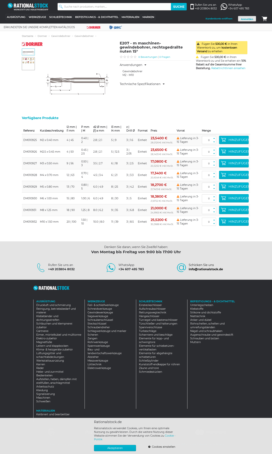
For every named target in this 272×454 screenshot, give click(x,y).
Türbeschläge (147, 331)
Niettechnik (197, 316)
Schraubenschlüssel (100, 320)
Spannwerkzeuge (99, 345)
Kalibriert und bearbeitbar (53, 414)
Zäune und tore (149, 368)
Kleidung (42, 390)
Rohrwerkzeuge (98, 342)
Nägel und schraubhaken (206, 331)
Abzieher (93, 357)
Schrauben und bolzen (204, 338)
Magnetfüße (44, 342)
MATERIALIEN (130, 17)
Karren (40, 364)
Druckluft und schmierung (53, 305)
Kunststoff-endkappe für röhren (159, 364)
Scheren (93, 334)
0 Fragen (164, 56)
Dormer (42, 35)
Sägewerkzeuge (98, 316)
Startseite (27, 35)
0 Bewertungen (147, 56)
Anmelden (247, 19)
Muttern (195, 342)
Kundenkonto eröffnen (219, 18)
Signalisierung (45, 394)
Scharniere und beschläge (155, 334)
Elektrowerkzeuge (99, 368)
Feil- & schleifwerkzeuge (103, 305)
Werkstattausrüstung (50, 360)
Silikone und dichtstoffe (205, 312)
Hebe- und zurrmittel (49, 371)
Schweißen (43, 401)
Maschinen (43, 397)
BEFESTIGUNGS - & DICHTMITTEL (96, 17)
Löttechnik (94, 364)
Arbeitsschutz (45, 386)
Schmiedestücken (150, 371)
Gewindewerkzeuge (100, 312)
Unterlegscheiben (201, 305)
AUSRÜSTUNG (16, 17)
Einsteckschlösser (150, 305)
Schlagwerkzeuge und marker (107, 331)
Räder (40, 368)
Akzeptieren (115, 448)
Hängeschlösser (149, 316)
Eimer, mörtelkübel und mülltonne (58, 334)
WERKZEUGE (37, 17)
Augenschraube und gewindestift (211, 334)
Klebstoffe (196, 308)
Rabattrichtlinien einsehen (228, 68)
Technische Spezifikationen (141, 84)
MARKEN (148, 17)
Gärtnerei (42, 331)
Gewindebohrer (60, 35)
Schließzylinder (149, 360)
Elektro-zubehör (46, 338)
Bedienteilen (44, 375)
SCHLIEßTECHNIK (60, 17)
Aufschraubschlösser (152, 308)
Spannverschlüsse (150, 327)
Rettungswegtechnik (152, 312)
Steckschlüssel (97, 323)
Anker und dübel (200, 320)
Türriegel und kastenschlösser (158, 320)
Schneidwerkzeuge (100, 308)
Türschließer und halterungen (158, 323)
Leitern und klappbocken (52, 345)
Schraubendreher (99, 327)
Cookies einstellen (162, 446)
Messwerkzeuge (98, 360)
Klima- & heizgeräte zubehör (54, 349)
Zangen (92, 338)
